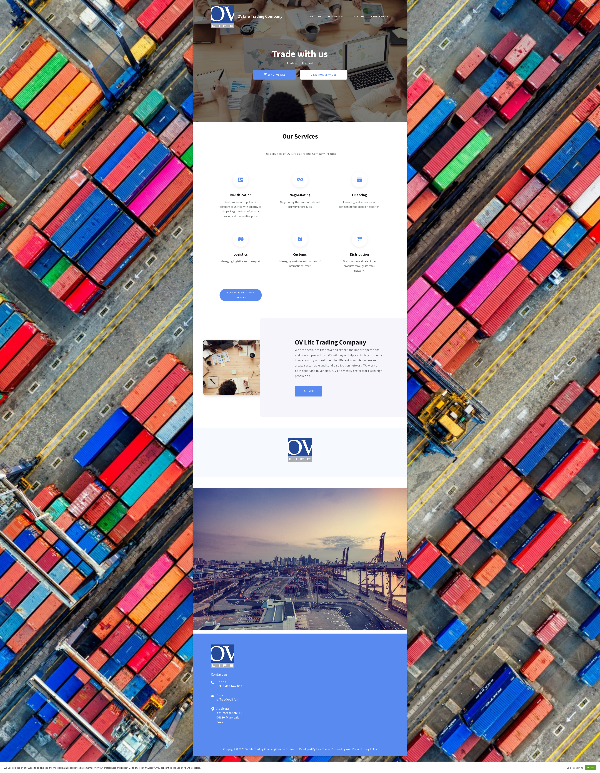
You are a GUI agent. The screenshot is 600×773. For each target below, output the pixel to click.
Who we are (276, 74)
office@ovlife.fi (228, 699)
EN (592, 4)
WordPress (352, 749)
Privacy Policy (379, 16)
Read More (308, 391)
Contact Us (357, 16)
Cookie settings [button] (575, 767)
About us (315, 16)
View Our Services (323, 74)
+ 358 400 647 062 (229, 686)
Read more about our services (240, 295)
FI (596, 4)
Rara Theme (323, 749)
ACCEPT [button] (590, 767)
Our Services (335, 16)
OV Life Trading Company (260, 16)
